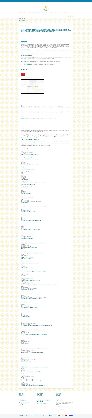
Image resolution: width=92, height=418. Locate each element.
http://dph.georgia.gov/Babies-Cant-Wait (27, 197)
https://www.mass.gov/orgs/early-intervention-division (29, 247)
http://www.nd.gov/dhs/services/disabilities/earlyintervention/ (30, 307)
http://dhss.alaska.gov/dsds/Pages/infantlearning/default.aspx (30, 154)
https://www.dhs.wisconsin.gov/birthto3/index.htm (28, 379)
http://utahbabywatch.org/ (25, 357)
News (56, 12)
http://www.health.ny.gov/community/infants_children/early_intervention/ (32, 298)
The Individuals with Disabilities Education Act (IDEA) (30, 139)
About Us (24, 12)
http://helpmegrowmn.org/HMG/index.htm (27, 257)
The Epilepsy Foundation (27, 64)
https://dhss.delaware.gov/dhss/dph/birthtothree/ (28, 184)
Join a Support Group (22, 403)
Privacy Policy (21, 404)
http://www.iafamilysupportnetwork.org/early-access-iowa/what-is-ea (31, 220)
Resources (38, 12)
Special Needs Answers (25, 128)
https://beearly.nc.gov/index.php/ (26, 302)
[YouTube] (63, 410)
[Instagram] (61, 410)
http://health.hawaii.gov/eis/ (25, 202)
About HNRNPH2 (31, 12)
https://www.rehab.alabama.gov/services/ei (27, 150)
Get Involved (50, 12)
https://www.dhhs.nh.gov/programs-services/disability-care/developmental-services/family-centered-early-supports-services (39, 284)
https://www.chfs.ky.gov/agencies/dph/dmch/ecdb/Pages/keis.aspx (30, 229)
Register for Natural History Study (24, 402)
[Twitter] (57, 410)
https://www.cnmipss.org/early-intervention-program (28, 311)
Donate (60, 12)
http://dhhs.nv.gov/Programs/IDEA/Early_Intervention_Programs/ (30, 280)
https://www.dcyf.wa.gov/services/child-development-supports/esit (30, 371)
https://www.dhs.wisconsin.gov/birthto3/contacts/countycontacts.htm (31, 380)
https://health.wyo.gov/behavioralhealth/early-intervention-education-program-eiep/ (33, 385)
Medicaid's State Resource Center (57, 136)
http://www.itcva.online (24, 366)
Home (20, 12)
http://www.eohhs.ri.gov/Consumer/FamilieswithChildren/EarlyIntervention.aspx (35, 334)
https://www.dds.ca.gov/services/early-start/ (27, 169)
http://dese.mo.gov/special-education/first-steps (28, 267)
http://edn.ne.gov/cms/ (24, 274)
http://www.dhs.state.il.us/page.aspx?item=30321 (28, 211)
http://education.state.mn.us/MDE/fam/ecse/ (27, 258)
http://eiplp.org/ (23, 248)
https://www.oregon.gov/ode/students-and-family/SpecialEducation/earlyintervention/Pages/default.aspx (36, 325)
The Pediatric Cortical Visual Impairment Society (31, 63)
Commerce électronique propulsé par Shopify (37, 415)
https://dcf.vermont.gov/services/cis (26, 361)
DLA (21, 110)
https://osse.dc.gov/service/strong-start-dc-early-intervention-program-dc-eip (32, 188)
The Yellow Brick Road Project (25, 415)
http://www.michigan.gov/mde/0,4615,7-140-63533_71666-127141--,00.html (32, 253)
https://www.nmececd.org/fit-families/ (26, 293)
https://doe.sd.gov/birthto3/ (25, 343)
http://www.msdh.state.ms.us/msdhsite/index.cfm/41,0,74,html (30, 263)
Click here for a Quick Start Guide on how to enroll (35, 53)
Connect (44, 12)
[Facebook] (59, 410)
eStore (65, 12)
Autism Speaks (26, 61)
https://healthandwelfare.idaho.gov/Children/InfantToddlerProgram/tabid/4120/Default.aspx (34, 206)
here (53, 58)
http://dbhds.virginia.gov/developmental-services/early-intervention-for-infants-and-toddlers (34, 367)
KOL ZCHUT (22, 118)
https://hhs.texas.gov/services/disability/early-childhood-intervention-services (32, 352)
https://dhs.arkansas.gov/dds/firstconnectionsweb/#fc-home (30, 164)
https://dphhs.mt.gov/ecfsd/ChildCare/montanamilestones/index (36, 271)
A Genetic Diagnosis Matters (33, 77)
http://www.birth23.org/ (24, 179)
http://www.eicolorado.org (25, 173)
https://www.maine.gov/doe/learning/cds (27, 238)
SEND (22, 106)
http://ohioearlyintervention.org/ (25, 316)
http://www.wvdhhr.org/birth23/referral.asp (27, 376)
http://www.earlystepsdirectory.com (26, 193)
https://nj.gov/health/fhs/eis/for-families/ (27, 289)
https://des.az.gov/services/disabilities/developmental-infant (29, 159)
